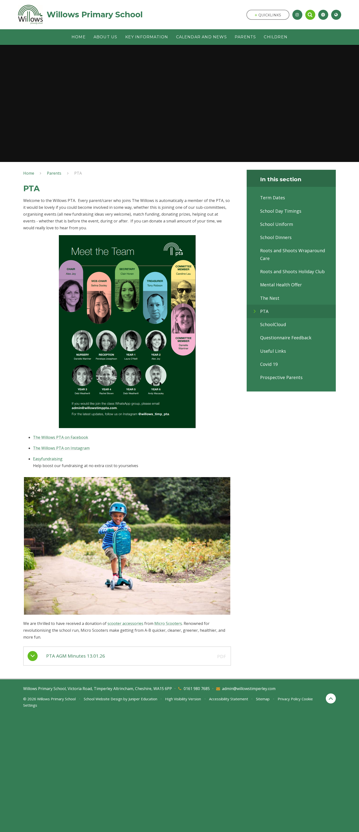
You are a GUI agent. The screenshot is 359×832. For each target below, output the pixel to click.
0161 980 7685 (197, 688)
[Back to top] (331, 698)
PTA (78, 173)
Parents (54, 173)
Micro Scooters (168, 623)
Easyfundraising (48, 458)
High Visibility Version (183, 698)
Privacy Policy (289, 698)
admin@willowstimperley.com (248, 688)
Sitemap (263, 698)
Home (28, 173)
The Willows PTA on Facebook (60, 437)
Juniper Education (142, 698)
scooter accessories (125, 623)
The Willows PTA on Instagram (61, 448)
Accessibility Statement (228, 698)
